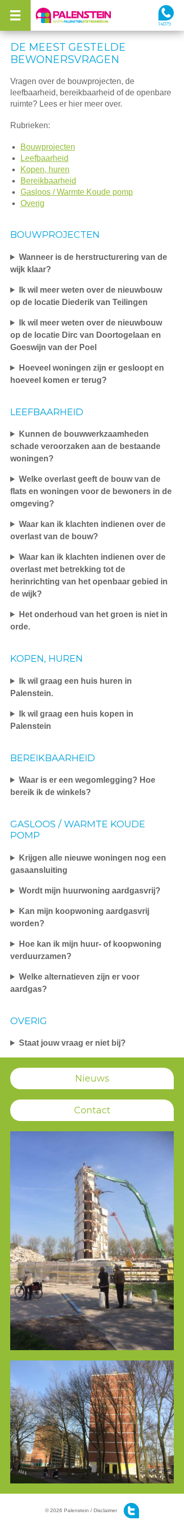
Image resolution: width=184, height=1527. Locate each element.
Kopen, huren (45, 169)
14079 (164, 24)
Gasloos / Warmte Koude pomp (76, 192)
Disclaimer (105, 1510)
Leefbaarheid (44, 158)
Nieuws (92, 1078)
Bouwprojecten (47, 146)
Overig (32, 203)
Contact (92, 1110)
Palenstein (74, 15)
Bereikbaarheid (48, 180)
